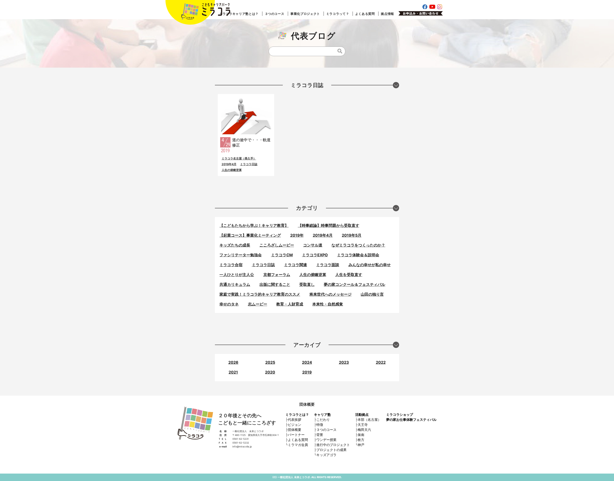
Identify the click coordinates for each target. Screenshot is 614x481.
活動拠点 (362, 414)
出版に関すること (275, 284)
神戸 (361, 445)
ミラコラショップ (399, 414)
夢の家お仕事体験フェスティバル (411, 419)
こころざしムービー (277, 245)
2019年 (297, 235)
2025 (270, 362)
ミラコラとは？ (297, 414)
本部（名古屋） (369, 419)
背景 (319, 435)
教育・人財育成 (289, 304)
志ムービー (257, 304)
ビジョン (294, 424)
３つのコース (274, 14)
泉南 (361, 435)
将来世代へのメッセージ (330, 294)
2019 (307, 372)
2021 (233, 372)
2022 (381, 362)
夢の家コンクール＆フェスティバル (354, 284)
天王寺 (363, 424)
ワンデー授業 (326, 440)
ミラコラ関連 (295, 264)
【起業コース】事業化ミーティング (250, 235)
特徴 (319, 424)
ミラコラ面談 (327, 264)
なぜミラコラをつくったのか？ (358, 245)
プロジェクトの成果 (331, 450)
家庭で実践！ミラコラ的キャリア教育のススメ (259, 294)
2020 (270, 372)
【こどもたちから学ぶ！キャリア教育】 (254, 225)
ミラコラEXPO (315, 254)
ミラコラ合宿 (230, 264)
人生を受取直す (348, 274)
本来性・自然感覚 (327, 304)
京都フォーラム (276, 274)
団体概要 (294, 430)
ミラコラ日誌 (248, 164)
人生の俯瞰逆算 (232, 170)
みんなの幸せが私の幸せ (369, 264)
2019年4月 (229, 164)
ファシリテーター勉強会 (240, 254)
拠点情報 (387, 14)
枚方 (361, 440)
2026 (233, 362)
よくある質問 (365, 14)
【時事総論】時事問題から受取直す (328, 225)
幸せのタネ (229, 304)
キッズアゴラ (326, 455)
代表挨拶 (294, 419)
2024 (307, 362)
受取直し (307, 284)
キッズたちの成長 (234, 245)
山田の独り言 (372, 294)
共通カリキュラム (234, 284)
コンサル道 (312, 245)
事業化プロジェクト (305, 14)
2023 (344, 362)
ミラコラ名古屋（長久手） (239, 158)
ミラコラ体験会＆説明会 (358, 254)
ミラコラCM (282, 254)
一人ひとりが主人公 (236, 274)
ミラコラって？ (337, 14)
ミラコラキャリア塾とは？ (239, 14)
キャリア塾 (322, 414)
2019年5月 (351, 235)
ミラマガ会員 (298, 445)
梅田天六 (364, 430)
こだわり (323, 419)
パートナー (296, 435)
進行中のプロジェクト (333, 445)
